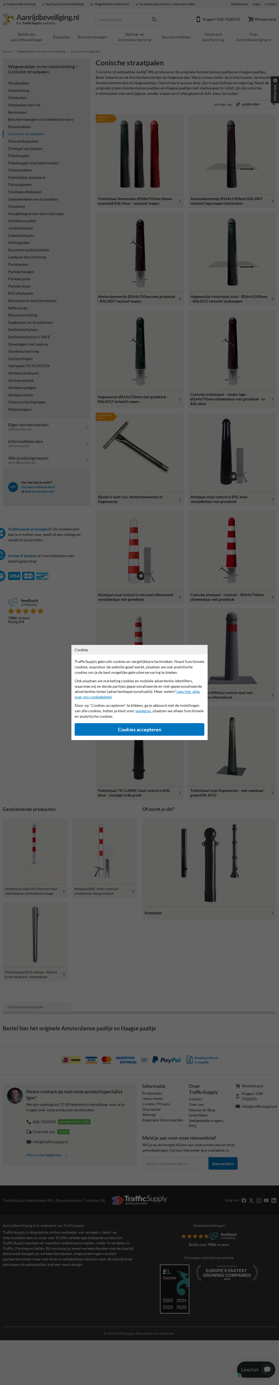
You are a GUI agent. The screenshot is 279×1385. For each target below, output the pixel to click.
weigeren (143, 710)
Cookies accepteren (139, 729)
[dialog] (139, 692)
